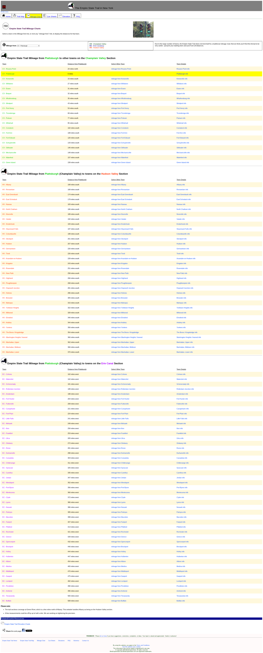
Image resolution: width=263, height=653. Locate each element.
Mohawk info (181, 423)
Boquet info (181, 93)
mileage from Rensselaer (120, 189)
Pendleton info (182, 586)
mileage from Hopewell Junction (123, 288)
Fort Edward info (183, 138)
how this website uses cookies (131, 647)
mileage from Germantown (120, 249)
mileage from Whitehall (119, 123)
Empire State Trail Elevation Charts (17, 624)
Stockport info (182, 239)
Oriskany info (181, 443)
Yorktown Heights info (185, 308)
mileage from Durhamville (120, 453)
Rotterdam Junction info (185, 389)
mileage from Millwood (119, 313)
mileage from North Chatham (121, 209)
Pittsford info (181, 527)
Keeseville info (182, 79)
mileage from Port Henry (120, 108)
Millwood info (181, 313)
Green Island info (183, 162)
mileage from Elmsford (119, 317)
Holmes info (181, 293)
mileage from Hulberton (119, 556)
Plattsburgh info (182, 74)
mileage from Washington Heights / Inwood (126, 337)
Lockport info (181, 581)
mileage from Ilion (117, 428)
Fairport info (181, 522)
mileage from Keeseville (120, 79)
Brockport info (182, 547)
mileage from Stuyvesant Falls (122, 229)
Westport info (181, 103)
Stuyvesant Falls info (184, 229)
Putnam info (181, 118)
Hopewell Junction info (185, 288)
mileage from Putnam (119, 118)
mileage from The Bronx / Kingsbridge (125, 332)
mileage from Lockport (119, 581)
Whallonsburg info (183, 98)
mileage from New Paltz (120, 273)
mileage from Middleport (120, 571)
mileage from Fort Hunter (120, 399)
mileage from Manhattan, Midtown (123, 347)
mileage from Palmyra (119, 512)
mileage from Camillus (119, 473)
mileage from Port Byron (120, 487)
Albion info (180, 561)
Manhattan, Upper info (185, 342)
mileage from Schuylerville (121, 143)
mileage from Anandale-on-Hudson (124, 258)
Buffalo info (181, 601)
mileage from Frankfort (119, 433)
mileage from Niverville (119, 214)
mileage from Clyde (118, 497)
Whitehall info (182, 123)
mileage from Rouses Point (121, 69)
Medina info (181, 566)
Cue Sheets (51, 640)
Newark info (181, 507)
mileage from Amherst (119, 591)
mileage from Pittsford (119, 527)
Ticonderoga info (183, 113)
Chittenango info (183, 463)
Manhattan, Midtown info (185, 347)
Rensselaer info (182, 189)
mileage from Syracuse (119, 468)
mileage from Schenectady (121, 384)
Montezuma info (182, 492)
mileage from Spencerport (120, 542)
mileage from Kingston (119, 263)
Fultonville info (182, 404)
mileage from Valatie (118, 219)
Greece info (181, 537)
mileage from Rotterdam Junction (123, 389)
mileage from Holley (118, 551)
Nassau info (181, 204)
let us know (103, 636)
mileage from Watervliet (119, 379)
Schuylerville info (183, 143)
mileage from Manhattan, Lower (122, 352)
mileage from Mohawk (119, 423)
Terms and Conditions (143, 645)
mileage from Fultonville (120, 404)
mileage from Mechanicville (121, 153)
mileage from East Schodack (121, 199)
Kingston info (181, 263)
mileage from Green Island (120, 162)
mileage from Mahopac (119, 303)
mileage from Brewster (119, 298)
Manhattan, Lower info (185, 352)
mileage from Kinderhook (120, 224)
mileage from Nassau (119, 204)
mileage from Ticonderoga (120, 113)
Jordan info (181, 478)
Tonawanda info (182, 596)
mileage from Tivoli (118, 253)
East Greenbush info (184, 194)
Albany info (181, 185)
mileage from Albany (118, 185)
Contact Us (85, 640)
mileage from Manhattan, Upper (122, 342)
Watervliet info (182, 379)
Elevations (61, 640)
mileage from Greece (118, 537)
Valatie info (181, 219)
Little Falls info (182, 418)
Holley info (180, 551)
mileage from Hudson (119, 244)
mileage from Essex (118, 88)
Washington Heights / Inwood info (189, 337)
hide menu (4, 12)
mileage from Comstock (119, 128)
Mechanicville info (183, 153)
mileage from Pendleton (120, 586)
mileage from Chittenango (120, 463)
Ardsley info (181, 322)
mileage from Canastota (120, 458)
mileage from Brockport (119, 547)
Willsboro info (182, 84)
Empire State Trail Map (27, 640)
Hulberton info (182, 556)
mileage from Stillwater (119, 148)
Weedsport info (182, 482)
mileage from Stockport (119, 239)
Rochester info (182, 532)
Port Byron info (182, 487)
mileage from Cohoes (119, 374)
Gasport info (181, 576)
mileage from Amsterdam (120, 394)
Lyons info (180, 502)
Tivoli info (180, 253)
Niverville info (182, 214)
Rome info (180, 448)
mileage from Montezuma (120, 492)
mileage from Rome (118, 448)
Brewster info (181, 298)
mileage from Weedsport (120, 482)
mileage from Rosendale (120, 268)
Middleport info (182, 571)
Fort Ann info (181, 133)
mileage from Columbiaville (121, 234)
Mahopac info (181, 303)
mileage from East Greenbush (122, 194)
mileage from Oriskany (119, 443)
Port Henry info (182, 108)
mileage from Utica (118, 438)
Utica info (180, 438)
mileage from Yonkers (119, 327)
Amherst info (181, 591)
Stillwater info (181, 148)
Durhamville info (183, 453)
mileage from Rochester (120, 532)
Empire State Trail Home (9, 640)
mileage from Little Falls (120, 418)
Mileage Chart (41, 640)
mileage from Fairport (119, 522)
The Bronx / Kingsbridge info (187, 332)
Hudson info (181, 244)
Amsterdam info (182, 394)
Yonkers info (181, 327)
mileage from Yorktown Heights (122, 308)
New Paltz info (182, 273)
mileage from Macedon (119, 517)
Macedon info (181, 517)
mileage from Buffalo (118, 601)
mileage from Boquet (118, 93)
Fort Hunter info (182, 399)
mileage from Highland (119, 278)
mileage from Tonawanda (120, 596)
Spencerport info (183, 542)
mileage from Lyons (118, 502)
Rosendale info (182, 268)
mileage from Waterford (119, 157)
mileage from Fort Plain (119, 414)
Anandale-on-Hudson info (186, 258)
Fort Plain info (182, 414)
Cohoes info (181, 374)
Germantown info (183, 249)
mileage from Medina (119, 566)
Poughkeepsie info (183, 283)
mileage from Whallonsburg (121, 98)
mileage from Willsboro (119, 84)
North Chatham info (184, 209)
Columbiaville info (183, 234)
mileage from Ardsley (119, 322)
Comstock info (182, 128)
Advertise (76, 640)
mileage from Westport (119, 103)
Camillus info (181, 473)
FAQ (69, 640)
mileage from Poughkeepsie (121, 283)
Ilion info (180, 428)
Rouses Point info (183, 69)
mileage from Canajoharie (120, 409)
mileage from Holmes (119, 293)
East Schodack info (184, 199)
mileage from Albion (118, 561)
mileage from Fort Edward (120, 138)
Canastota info (182, 458)
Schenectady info (183, 384)
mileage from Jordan (118, 478)
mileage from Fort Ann (119, 133)
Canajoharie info (183, 409)
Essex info (180, 88)
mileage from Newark (119, 507)
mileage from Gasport (119, 576)
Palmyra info (181, 512)
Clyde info (180, 497)
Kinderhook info (182, 224)
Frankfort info (181, 433)
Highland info (181, 278)
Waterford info (182, 157)
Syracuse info (182, 468)
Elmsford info (181, 317)
